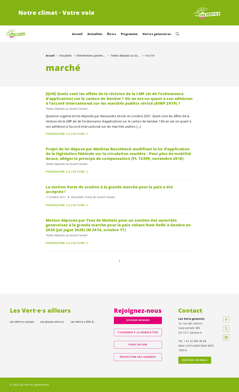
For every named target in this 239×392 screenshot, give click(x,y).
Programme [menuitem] (129, 34)
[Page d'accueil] (207, 12)
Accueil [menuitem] (77, 34)
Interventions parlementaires (91, 55)
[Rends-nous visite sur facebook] (226, 320)
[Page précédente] (109, 260)
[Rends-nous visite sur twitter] (226, 329)
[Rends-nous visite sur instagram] (226, 338)
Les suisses (22, 321)
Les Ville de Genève (84, 321)
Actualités (65, 55)
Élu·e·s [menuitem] (111, 34)
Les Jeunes (52, 321)
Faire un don (138, 344)
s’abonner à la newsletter (138, 332)
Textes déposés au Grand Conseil (125, 55)
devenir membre (138, 320)
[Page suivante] (129, 260)
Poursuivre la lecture (65, 133)
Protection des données (138, 357)
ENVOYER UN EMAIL (195, 360)
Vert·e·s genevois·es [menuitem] (156, 34)
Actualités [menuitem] (94, 34)
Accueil (50, 55)
